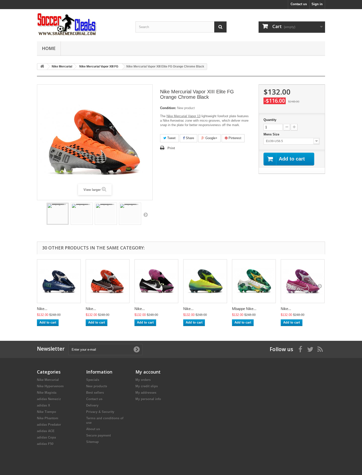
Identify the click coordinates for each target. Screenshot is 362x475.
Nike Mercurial (48, 380)
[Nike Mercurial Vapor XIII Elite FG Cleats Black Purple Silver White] (156, 281)
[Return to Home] (42, 67)
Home (49, 48)
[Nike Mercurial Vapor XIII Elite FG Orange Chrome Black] (57, 214)
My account (148, 372)
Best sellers (95, 392)
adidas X (43, 405)
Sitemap (92, 442)
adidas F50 (45, 444)
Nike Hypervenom (50, 386)
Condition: (168, 108)
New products (96, 386)
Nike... (42, 309)
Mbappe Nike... (244, 309)
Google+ (210, 138)
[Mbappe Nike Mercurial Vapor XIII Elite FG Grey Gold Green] (254, 281)
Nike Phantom (47, 418)
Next (145, 214)
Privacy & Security (100, 412)
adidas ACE (46, 431)
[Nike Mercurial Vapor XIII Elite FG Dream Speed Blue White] (59, 281)
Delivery (92, 405)
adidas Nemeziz (49, 399)
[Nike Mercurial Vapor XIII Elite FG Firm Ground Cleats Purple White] (303, 281)
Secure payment (98, 435)
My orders (143, 380)
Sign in (317, 4)
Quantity (269, 120)
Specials (92, 380)
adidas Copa (46, 437)
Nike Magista (46, 392)
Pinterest (234, 138)
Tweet (171, 138)
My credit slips (146, 386)
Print (171, 148)
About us (93, 429)
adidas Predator (49, 424)
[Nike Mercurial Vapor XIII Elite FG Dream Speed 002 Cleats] (205, 281)
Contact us (299, 4)
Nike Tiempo (46, 412)
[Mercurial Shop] (82, 24)
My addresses (145, 392)
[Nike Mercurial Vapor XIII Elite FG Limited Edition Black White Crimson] (108, 281)
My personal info (148, 399)
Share (189, 138)
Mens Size (271, 134)
